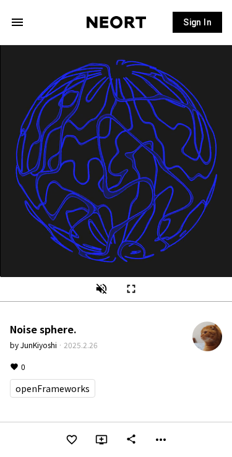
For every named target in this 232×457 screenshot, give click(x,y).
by (33, 345)
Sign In (197, 22)
